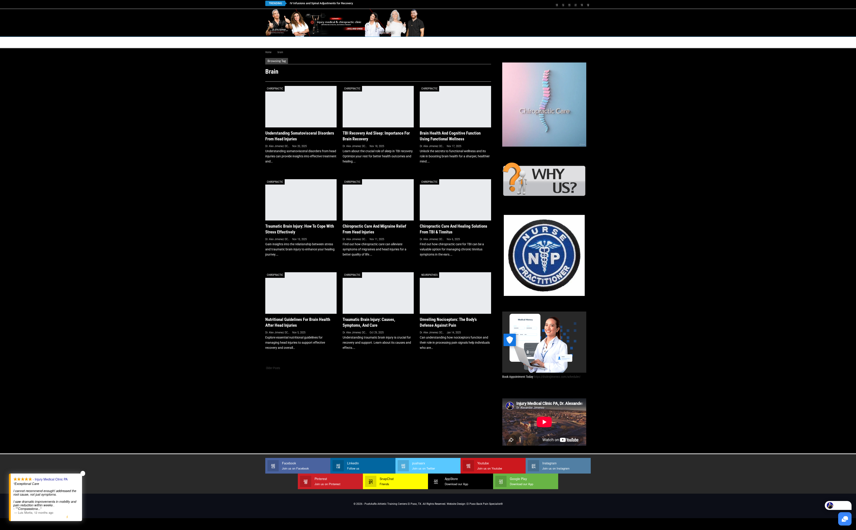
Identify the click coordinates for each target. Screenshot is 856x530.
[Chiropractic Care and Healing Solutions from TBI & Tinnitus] (455, 199)
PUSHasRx (475, 42)
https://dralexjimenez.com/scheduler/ (557, 376)
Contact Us (364, 42)
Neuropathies (429, 274)
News (526, 42)
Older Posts (272, 368)
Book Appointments (301, 42)
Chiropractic (275, 88)
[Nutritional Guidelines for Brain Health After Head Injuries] (301, 293)
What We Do (441, 42)
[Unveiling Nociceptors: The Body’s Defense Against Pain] (455, 293)
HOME (272, 42)
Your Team (398, 42)
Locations (334, 42)
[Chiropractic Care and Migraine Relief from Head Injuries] (378, 199)
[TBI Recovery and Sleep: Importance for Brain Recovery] (378, 106)
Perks (419, 42)
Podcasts (503, 42)
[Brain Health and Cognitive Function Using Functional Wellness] (455, 106)
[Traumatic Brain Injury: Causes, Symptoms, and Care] (378, 293)
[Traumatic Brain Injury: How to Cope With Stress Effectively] (301, 199)
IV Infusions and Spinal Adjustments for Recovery (321, 3)
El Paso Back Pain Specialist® (485, 503)
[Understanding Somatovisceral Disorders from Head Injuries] (301, 106)
